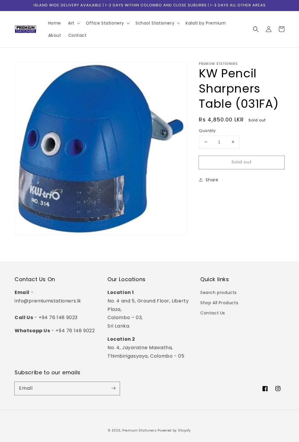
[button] (255, 29)
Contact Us (212, 313)
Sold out (242, 162)
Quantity (207, 130)
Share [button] (212, 180)
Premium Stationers (139, 430)
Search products (218, 292)
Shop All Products (219, 303)
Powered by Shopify (174, 430)
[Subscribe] (113, 388)
